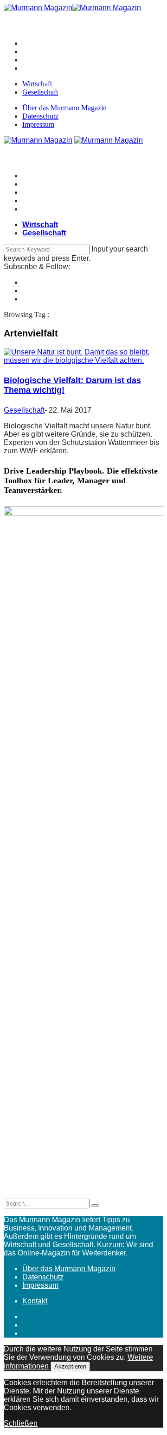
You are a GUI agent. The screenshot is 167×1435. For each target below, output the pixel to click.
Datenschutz (40, 116)
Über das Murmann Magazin (64, 108)
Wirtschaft (37, 84)
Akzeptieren (70, 1366)
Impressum (38, 124)
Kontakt (34, 1301)
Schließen (21, 1423)
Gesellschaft (40, 92)
